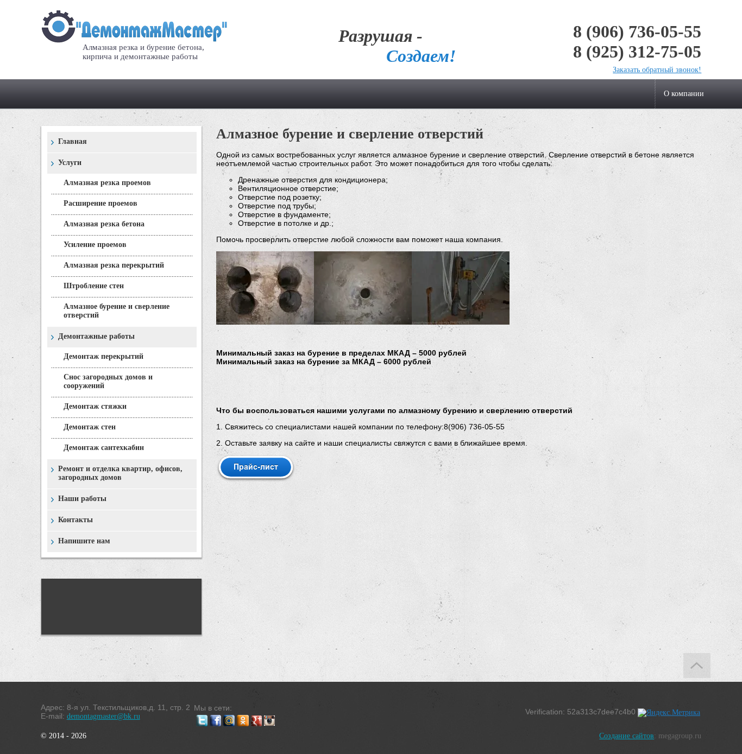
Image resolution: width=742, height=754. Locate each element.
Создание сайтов (626, 736)
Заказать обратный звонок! (657, 70)
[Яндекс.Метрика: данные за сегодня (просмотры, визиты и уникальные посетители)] (669, 712)
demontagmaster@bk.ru (103, 716)
